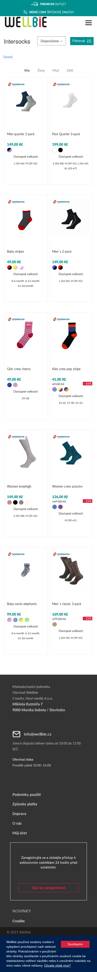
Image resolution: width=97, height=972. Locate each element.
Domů (7, 57)
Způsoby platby (24, 804)
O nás (17, 823)
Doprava (19, 813)
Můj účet (19, 833)
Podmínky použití (26, 794)
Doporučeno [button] (50, 41)
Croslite (18, 921)
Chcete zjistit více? (57, 965)
